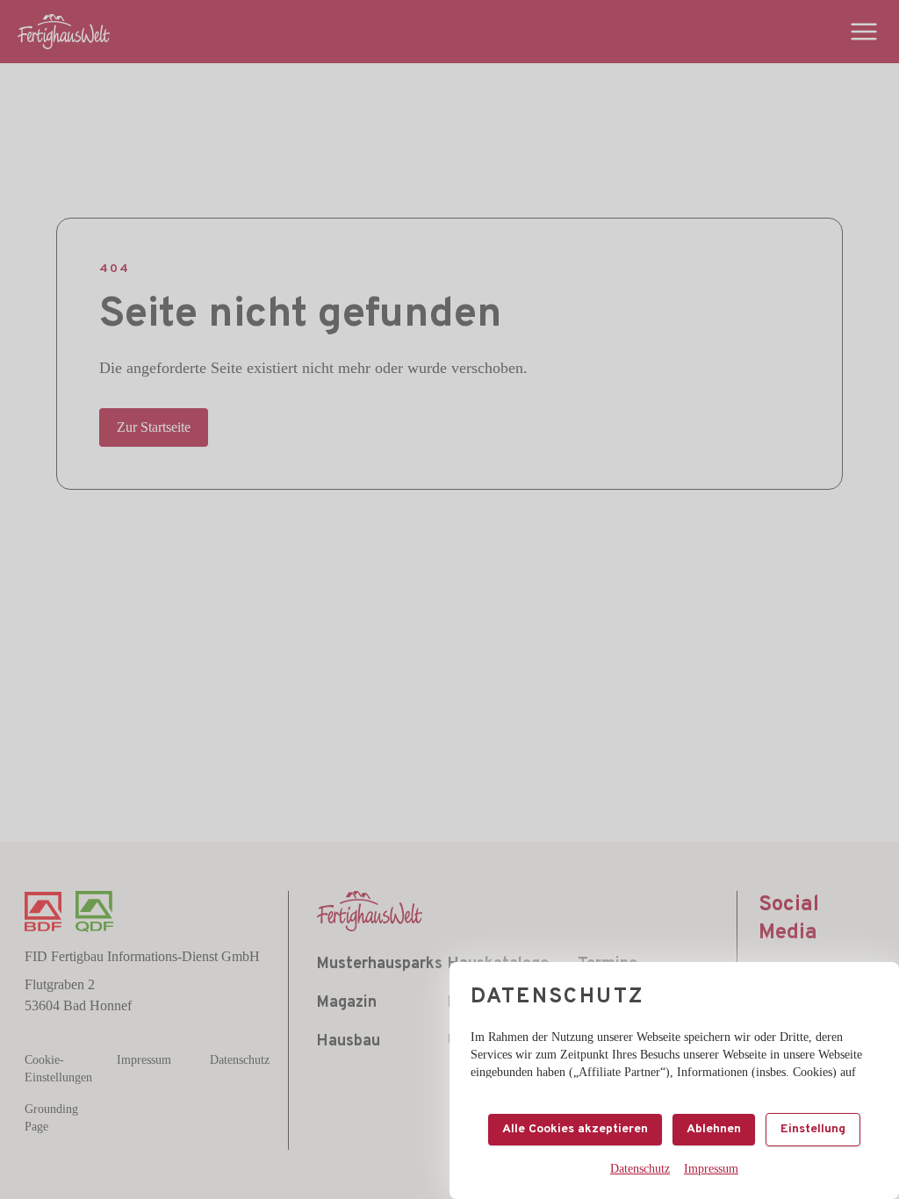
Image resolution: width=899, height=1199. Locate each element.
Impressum (711, 1168)
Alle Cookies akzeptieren (575, 1129)
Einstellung (812, 1129)
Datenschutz (640, 1168)
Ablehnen (714, 1129)
